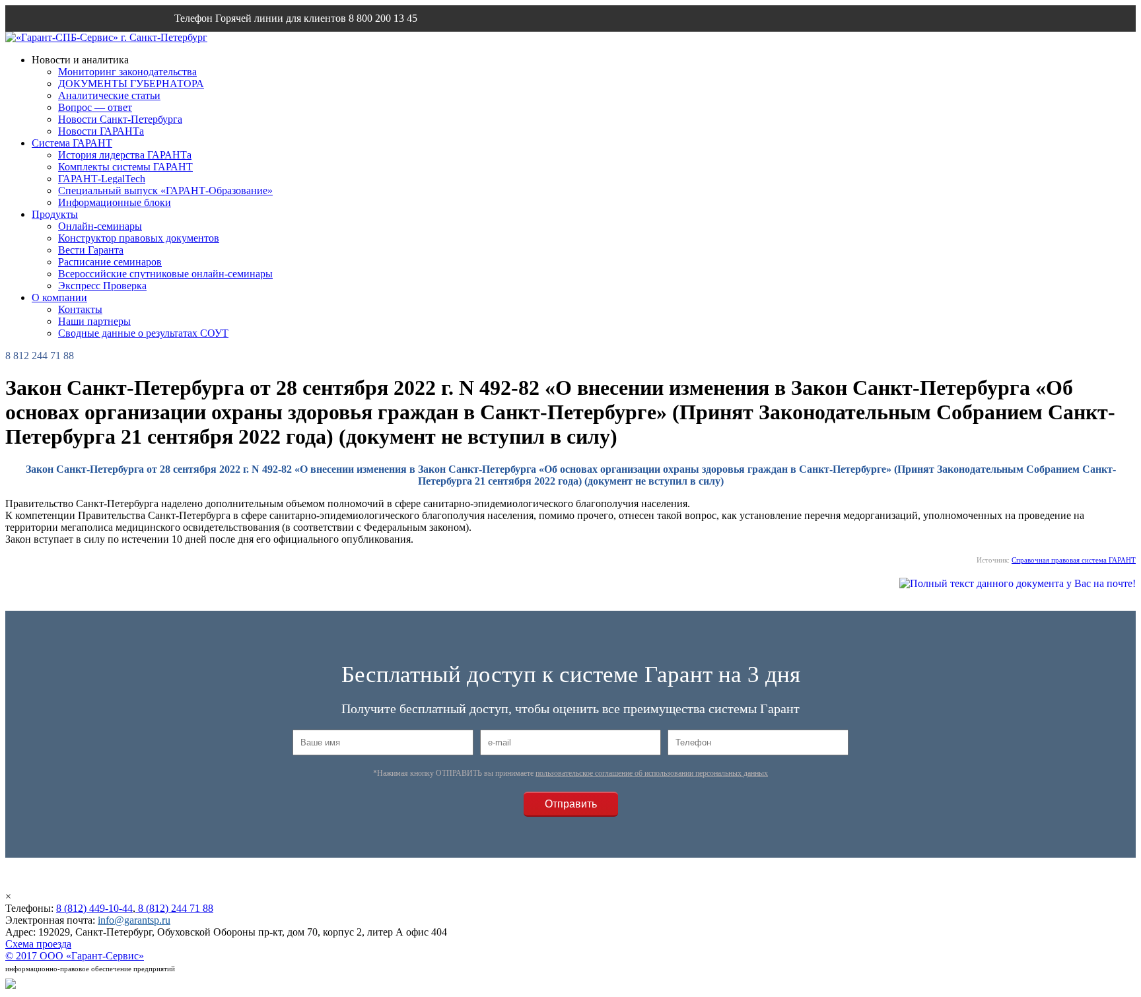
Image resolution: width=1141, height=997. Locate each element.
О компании (59, 297)
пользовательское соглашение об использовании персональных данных (652, 773)
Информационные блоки (114, 202)
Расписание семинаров (110, 261)
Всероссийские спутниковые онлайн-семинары (165, 273)
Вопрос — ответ (95, 107)
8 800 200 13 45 (383, 18)
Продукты (55, 214)
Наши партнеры (94, 321)
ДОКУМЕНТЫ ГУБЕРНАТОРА (131, 83)
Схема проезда (38, 943)
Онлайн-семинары (100, 226)
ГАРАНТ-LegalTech (101, 178)
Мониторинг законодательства (127, 71)
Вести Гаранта (90, 250)
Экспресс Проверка (102, 285)
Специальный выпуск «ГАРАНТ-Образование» (165, 190)
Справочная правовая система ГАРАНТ (1074, 560)
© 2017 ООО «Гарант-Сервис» (74, 955)
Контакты (80, 309)
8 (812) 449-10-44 (94, 908)
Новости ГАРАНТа (101, 131)
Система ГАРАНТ (72, 143)
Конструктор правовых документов (138, 238)
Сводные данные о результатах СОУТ (143, 333)
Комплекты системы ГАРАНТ (125, 166)
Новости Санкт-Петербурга (120, 119)
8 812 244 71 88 (39, 355)
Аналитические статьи (109, 95)
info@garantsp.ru (237, 44)
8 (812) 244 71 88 (174, 908)
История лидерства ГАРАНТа (124, 154)
